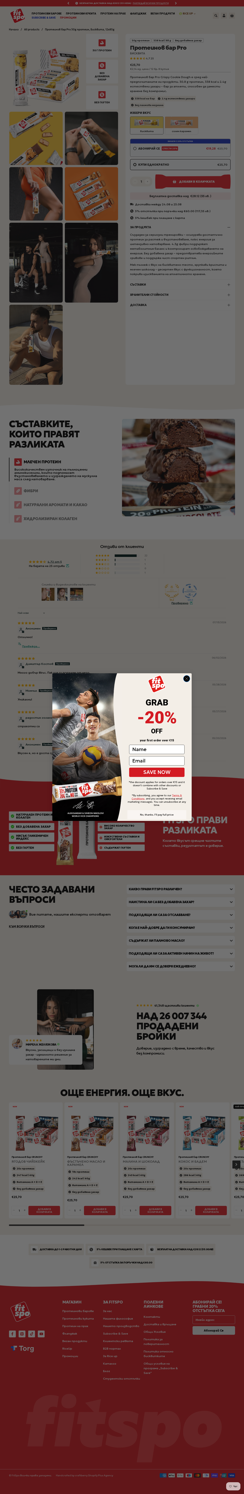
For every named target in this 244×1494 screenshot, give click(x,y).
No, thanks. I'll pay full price (157, 814)
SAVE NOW (157, 772)
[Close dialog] (186, 678)
